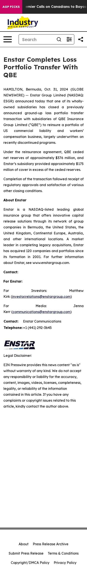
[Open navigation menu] (7, 39)
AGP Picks (11, 7)
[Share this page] (81, 39)
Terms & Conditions (63, 553)
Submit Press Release (26, 553)
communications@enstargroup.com (41, 312)
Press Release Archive (50, 544)
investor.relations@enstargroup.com (41, 296)
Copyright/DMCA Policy (30, 562)
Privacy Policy (65, 562)
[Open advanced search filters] (69, 39)
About (24, 544)
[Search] (59, 39)
